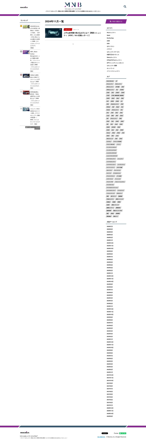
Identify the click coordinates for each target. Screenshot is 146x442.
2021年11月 (110, 378)
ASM (108, 41)
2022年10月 (110, 347)
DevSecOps (110, 38)
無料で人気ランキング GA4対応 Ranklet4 (33, 127)
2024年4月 (110, 298)
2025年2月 (110, 270)
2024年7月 (110, 290)
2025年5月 (110, 262)
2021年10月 (110, 380)
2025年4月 (110, 265)
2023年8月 (110, 320)
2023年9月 (110, 317)
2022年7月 (110, 356)
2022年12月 (110, 342)
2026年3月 (110, 235)
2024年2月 (110, 303)
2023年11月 (110, 312)
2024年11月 (110, 279)
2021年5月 (110, 394)
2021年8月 (110, 386)
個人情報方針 (101, 437)
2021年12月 (110, 375)
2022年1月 (110, 372)
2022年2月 (110, 369)
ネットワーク (110, 68)
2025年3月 (110, 268)
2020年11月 (110, 411)
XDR (108, 43)
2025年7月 (110, 257)
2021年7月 (110, 389)
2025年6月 (110, 259)
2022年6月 (110, 358)
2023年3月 (110, 334)
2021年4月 (110, 397)
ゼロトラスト (110, 46)
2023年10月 (110, 314)
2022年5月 (110, 361)
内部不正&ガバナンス (113, 54)
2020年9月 (110, 416)
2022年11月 (110, 345)
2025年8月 (110, 254)
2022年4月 (110, 364)
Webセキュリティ (112, 57)
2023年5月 (110, 328)
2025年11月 (110, 246)
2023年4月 (110, 331)
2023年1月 (110, 339)
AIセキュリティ (111, 32)
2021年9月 (110, 383)
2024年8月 (110, 287)
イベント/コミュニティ (113, 71)
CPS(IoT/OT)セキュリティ (114, 60)
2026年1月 (110, 240)
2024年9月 (110, 284)
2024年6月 (110, 292)
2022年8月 (110, 353)
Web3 (108, 35)
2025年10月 (110, 248)
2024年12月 (110, 276)
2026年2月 (110, 237)
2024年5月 (110, 295)
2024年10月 (110, 281)
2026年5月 (110, 232)
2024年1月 (110, 306)
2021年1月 (110, 405)
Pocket (116, 433)
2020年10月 (110, 413)
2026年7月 (110, 226)
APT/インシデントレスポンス (115, 63)
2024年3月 (110, 301)
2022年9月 (110, 350)
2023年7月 (110, 323)
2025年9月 (110, 251)
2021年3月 (110, 400)
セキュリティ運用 (112, 65)
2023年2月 (110, 336)
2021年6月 (110, 391)
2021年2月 (110, 402)
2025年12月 (110, 243)
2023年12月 (110, 309)
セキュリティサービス (113, 52)
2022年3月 (110, 367)
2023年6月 (110, 325)
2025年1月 (110, 273)
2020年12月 (110, 408)
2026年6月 (110, 229)
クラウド (109, 49)
